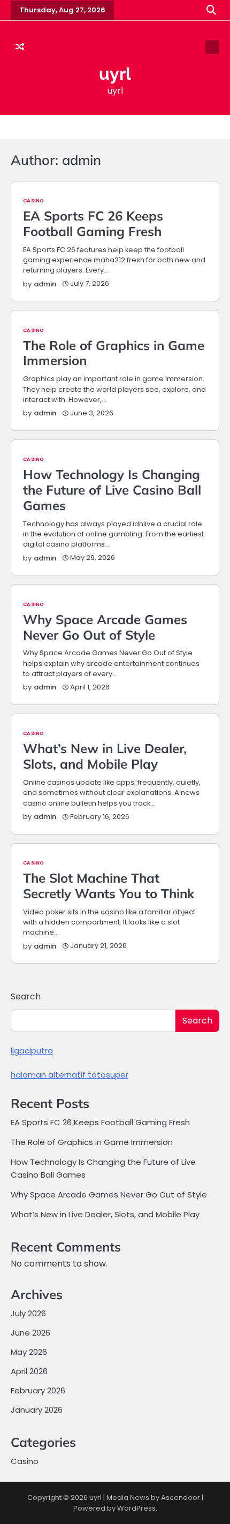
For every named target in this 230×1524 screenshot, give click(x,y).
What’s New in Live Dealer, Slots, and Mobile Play (105, 756)
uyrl (115, 74)
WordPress (136, 1508)
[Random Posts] (20, 47)
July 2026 (28, 1313)
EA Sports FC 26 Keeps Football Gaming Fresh (93, 223)
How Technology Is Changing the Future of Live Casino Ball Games (112, 489)
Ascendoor (180, 1497)
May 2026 (29, 1352)
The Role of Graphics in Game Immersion (113, 353)
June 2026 (30, 1332)
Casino (33, 200)
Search (26, 996)
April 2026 (29, 1371)
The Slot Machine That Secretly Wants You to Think (108, 885)
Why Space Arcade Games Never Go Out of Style (105, 627)
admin (45, 284)
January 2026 (37, 1409)
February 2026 (38, 1390)
